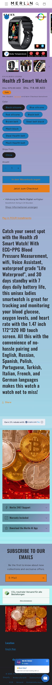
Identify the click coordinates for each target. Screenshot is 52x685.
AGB (11, 682)
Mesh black (12, 128)
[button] (6, 4)
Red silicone (13, 114)
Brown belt (12, 121)
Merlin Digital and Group (24, 674)
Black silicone (13, 107)
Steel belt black (35, 121)
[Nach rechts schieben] (49, 67)
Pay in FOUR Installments (16, 218)
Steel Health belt (15, 135)
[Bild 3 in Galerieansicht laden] (39, 66)
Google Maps (10, 649)
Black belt (33, 114)
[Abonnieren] (43, 578)
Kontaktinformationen (36, 682)
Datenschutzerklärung (39, 678)
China (9, 155)
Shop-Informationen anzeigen (21, 207)
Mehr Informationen (26, 600)
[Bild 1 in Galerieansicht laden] (13, 66)
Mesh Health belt (15, 143)
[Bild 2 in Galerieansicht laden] (26, 66)
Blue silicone (37, 107)
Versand (17, 96)
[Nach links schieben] (3, 67)
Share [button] (8, 402)
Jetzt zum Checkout (26, 188)
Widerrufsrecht (20, 678)
